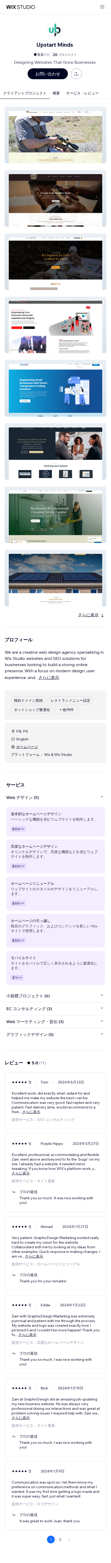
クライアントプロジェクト (24, 93)
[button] (55, 135)
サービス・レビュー (82, 93)
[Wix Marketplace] (20, 7)
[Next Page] (69, 1539)
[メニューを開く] (102, 7)
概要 (56, 93)
